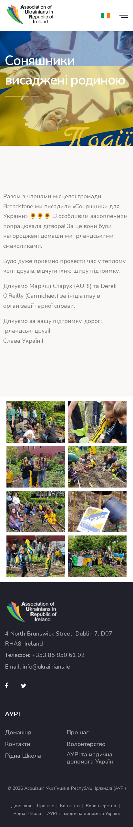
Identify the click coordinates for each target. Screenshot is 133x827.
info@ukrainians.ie (46, 667)
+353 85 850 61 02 (58, 655)
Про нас (77, 732)
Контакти (17, 744)
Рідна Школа (23, 756)
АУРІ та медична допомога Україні (90, 758)
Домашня (18, 732)
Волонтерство (86, 744)
